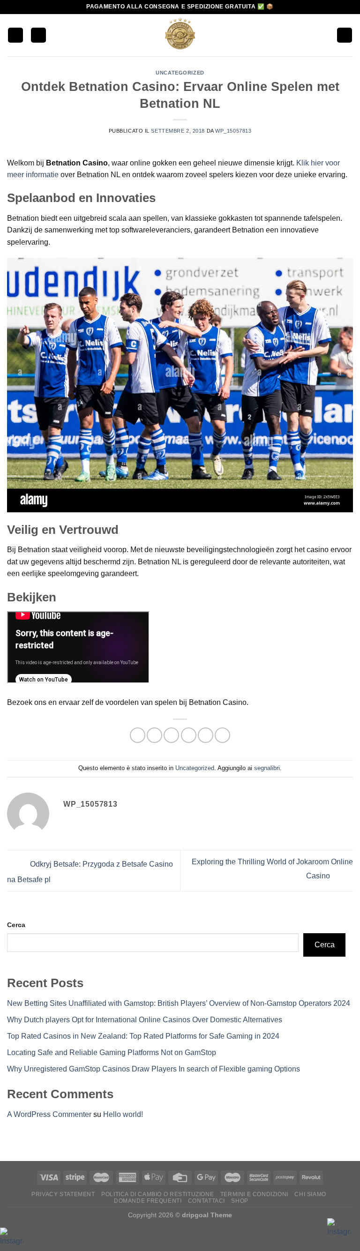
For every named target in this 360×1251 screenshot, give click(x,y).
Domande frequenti (147, 1201)
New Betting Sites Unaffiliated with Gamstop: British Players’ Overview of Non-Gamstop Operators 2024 (178, 1003)
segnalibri (267, 768)
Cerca (16, 925)
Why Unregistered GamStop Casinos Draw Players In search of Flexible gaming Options (153, 1069)
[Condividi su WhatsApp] (137, 735)
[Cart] (344, 35)
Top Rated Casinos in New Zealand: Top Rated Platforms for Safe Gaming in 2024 (143, 1036)
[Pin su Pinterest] (205, 735)
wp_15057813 (233, 131)
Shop (239, 1201)
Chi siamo (310, 1194)
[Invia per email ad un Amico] (188, 735)
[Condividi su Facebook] (154, 735)
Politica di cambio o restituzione (157, 1194)
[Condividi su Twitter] (171, 735)
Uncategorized (180, 72)
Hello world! (123, 1114)
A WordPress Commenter (49, 1114)
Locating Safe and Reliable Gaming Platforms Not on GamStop (111, 1052)
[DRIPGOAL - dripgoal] (180, 35)
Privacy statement (63, 1194)
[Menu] (15, 35)
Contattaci (206, 1201)
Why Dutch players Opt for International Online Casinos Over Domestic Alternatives (144, 1020)
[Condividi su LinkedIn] (222, 735)
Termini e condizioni (254, 1194)
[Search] (38, 35)
